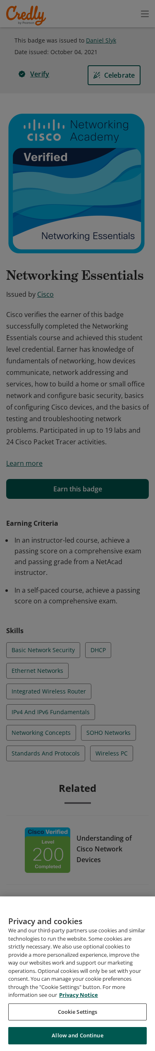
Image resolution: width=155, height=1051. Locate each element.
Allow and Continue (77, 1035)
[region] (77, 973)
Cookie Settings (78, 1011)
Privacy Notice (78, 995)
